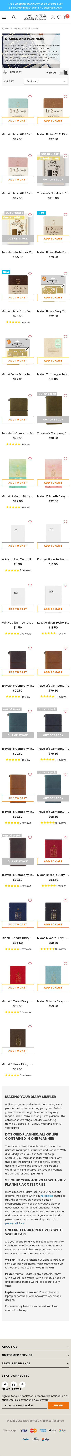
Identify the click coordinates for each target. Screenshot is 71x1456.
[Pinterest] (22, 1384)
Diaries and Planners (26, 28)
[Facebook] (5, 1384)
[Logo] (35, 17)
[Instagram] (14, 1384)
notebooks (47, 1196)
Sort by (8, 81)
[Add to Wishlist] (30, 96)
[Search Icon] (14, 17)
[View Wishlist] (58, 17)
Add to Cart (17, 120)
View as (51, 72)
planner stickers (14, 1223)
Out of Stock (53, 179)
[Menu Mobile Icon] (4, 17)
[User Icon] (53, 17)
